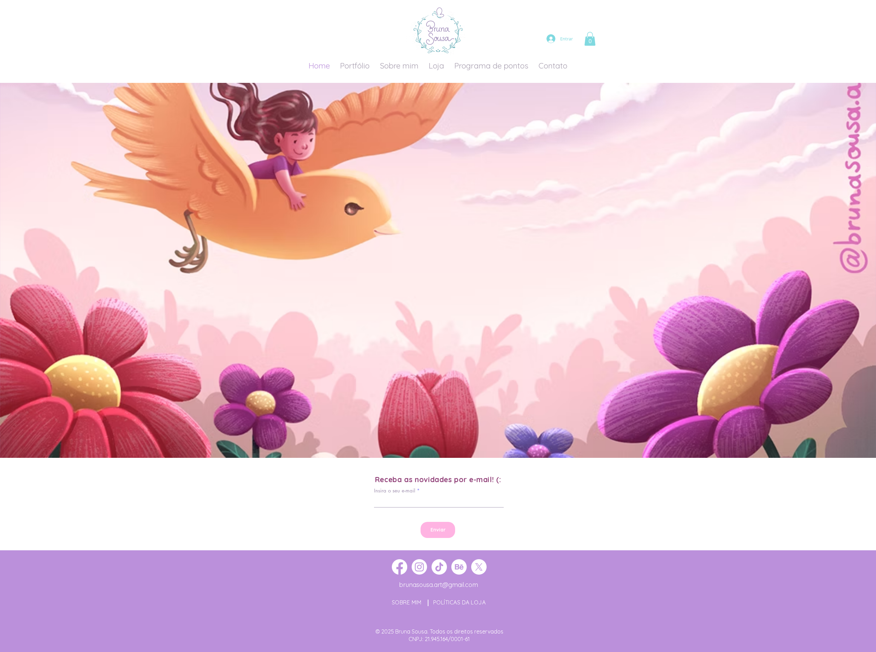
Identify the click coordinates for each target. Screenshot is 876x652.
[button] (590, 39)
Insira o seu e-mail (394, 490)
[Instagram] (419, 567)
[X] (479, 567)
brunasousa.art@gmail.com (438, 585)
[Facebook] (399, 567)
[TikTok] (439, 567)
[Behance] (459, 567)
